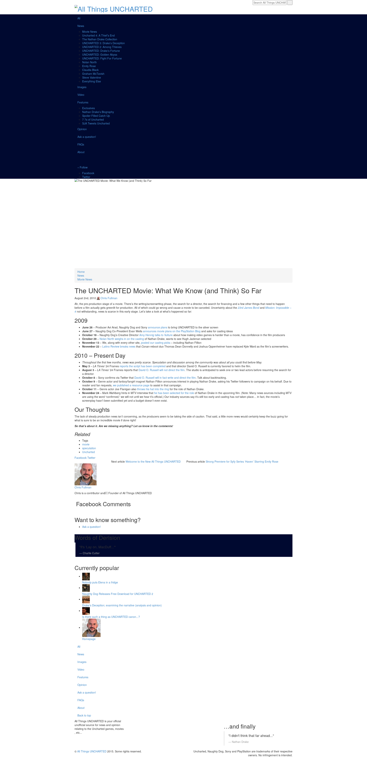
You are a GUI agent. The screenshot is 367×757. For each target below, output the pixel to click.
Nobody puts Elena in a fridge (100, 582)
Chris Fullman (109, 298)
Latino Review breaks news (118, 346)
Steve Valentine (91, 77)
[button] (183, 159)
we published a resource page (131, 385)
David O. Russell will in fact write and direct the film (165, 377)
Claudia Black (90, 70)
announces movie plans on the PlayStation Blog (172, 331)
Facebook (88, 173)
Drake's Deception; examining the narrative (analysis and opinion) (122, 605)
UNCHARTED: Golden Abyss (99, 54)
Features (82, 102)
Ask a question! (86, 137)
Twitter (86, 177)
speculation (89, 448)
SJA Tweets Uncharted (96, 123)
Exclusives (88, 108)
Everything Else (91, 81)
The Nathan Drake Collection (99, 39)
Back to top (84, 715)
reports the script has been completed (143, 366)
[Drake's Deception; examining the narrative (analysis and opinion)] (86, 599)
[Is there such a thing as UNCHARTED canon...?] (86, 610)
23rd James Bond (249, 307)
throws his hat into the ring (153, 389)
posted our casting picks (155, 342)
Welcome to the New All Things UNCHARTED (153, 461)
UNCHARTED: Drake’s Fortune (101, 51)
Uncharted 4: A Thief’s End (98, 35)
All (78, 18)
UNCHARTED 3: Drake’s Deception (103, 43)
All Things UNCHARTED (91, 751)
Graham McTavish (93, 74)
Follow (83, 167)
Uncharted (88, 452)
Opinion (82, 129)
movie (85, 444)
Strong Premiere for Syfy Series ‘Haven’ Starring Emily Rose (242, 461)
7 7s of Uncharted (93, 119)
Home (81, 272)
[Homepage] (91, 627)
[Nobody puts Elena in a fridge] (86, 576)
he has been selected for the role (174, 393)
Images (81, 87)
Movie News (89, 31)
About (80, 152)
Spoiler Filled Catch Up (96, 116)
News (80, 26)
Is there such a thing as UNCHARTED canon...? (111, 617)
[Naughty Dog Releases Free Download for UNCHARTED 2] (86, 588)
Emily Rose (89, 66)
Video (80, 95)
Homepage (89, 639)
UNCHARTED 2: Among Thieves (102, 47)
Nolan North (89, 62)
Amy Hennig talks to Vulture (156, 335)
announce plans (157, 327)
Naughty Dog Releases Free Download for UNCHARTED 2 (117, 594)
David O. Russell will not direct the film (162, 370)
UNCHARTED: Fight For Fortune (102, 58)
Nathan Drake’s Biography (98, 112)
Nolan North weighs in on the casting (122, 339)
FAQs (80, 144)
